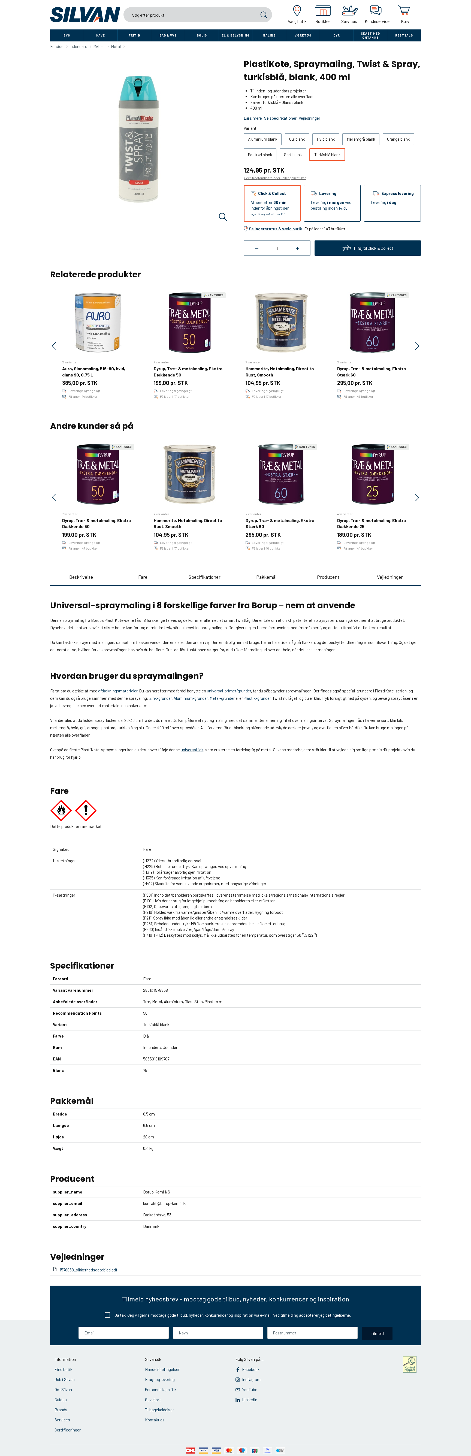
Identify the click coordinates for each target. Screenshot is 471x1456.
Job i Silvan (65, 1379)
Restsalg (404, 35)
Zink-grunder (160, 698)
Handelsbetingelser (162, 1369)
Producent (328, 577)
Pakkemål (266, 577)
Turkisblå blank (327, 154)
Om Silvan (63, 1389)
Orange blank (398, 139)
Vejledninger (390, 577)
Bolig (202, 35)
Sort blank (293, 154)
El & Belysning (235, 35)
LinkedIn (249, 1399)
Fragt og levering (160, 1379)
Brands (61, 1409)
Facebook (250, 1369)
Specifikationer (205, 577)
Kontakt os (155, 1419)
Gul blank (297, 139)
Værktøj (303, 35)
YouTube (249, 1389)
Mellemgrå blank (361, 139)
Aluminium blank (262, 139)
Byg (67, 35)
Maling (269, 35)
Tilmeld (377, 1333)
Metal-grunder (222, 698)
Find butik (63, 1369)
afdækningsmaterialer (117, 690)
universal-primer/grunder (229, 690)
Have (100, 35)
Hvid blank (326, 139)
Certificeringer (68, 1429)
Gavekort (153, 1399)
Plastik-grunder (257, 698)
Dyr (336, 35)
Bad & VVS (168, 35)
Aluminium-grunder (191, 698)
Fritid (134, 35)
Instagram (251, 1379)
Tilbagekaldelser (159, 1409)
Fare (142, 577)
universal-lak (192, 749)
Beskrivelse (81, 577)
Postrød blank (260, 154)
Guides (61, 1399)
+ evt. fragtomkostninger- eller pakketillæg (275, 178)
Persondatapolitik (160, 1389)
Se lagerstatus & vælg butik (275, 228)
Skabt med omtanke (370, 35)
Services (62, 1419)
